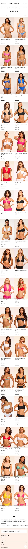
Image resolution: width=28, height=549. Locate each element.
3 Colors (3, 186)
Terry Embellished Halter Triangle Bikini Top (19, 389)
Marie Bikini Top (18, 182)
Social (4, 542)
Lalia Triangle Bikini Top (5, 124)
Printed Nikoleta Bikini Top (20, 358)
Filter (25, 15)
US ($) (4, 3)
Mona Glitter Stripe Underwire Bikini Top (6, 389)
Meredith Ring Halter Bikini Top (20, 330)
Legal (4, 544)
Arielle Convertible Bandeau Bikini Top (6, 154)
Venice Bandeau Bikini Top (6, 418)
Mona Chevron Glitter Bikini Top (6, 95)
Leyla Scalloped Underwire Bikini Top (20, 213)
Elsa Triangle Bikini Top (19, 506)
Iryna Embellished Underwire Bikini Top (6, 478)
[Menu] (1, 3)
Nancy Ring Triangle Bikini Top (7, 448)
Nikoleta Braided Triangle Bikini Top (20, 478)
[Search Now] (23, 3)
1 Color (3, 421)
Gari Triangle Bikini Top (5, 506)
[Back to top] (25, 546)
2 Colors (3, 127)
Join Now (25, 531)
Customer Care (6, 535)
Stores (4, 537)
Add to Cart (2, 43)
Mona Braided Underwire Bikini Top (20, 449)
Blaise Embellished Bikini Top (21, 241)
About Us (5, 540)
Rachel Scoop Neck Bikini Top (21, 124)
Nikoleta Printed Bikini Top (20, 39)
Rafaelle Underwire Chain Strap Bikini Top (21, 300)
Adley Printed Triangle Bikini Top (6, 330)
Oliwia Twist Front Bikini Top (21, 270)
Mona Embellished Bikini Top (6, 67)
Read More (3, 523)
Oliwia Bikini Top (18, 95)
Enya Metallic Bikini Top (5, 39)
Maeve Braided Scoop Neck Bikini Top (6, 359)
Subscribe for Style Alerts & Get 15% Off (11, 531)
